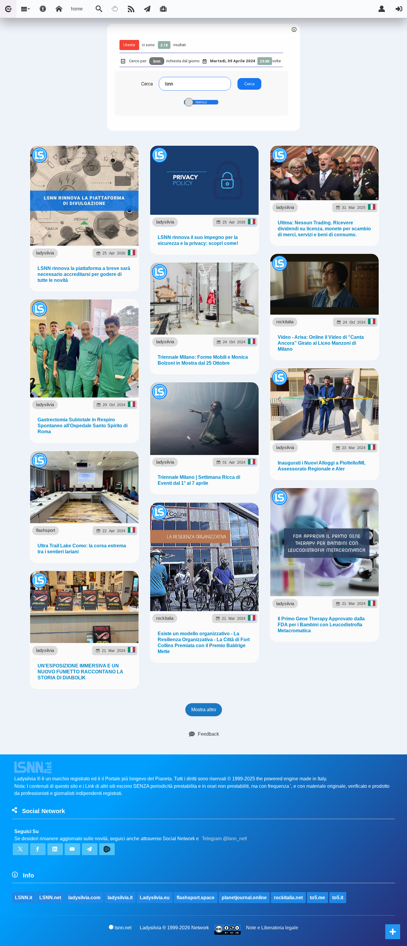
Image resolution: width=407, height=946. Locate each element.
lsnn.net (123, 927)
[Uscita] (399, 9)
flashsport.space (196, 897)
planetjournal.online (244, 897)
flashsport (45, 530)
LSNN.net (50, 897)
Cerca (147, 84)
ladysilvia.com (84, 897)
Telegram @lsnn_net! (224, 838)
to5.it (337, 897)
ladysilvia (45, 252)
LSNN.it (23, 897)
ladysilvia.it (120, 897)
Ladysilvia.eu (155, 897)
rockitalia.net (288, 897)
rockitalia (284, 321)
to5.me (317, 897)
